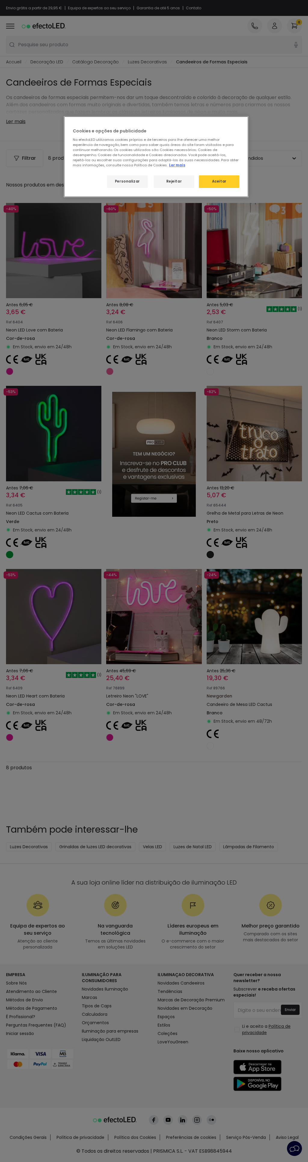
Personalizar (127, 181)
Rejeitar (174, 181)
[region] (156, 156)
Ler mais (177, 165)
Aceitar (219, 181)
